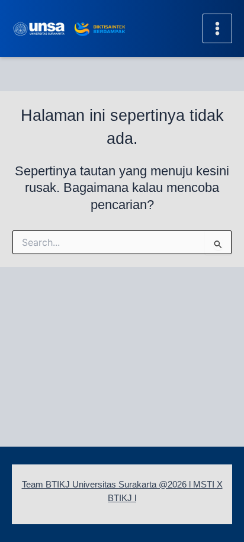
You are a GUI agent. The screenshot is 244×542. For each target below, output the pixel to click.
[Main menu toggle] (217, 28)
